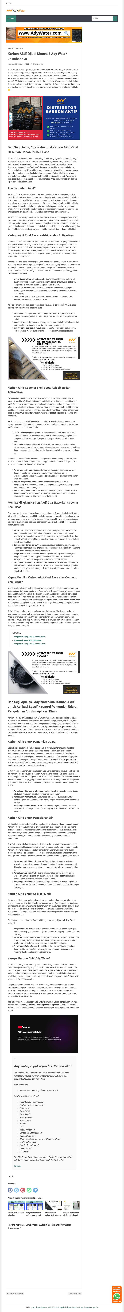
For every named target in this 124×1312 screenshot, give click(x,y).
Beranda (9, 3)
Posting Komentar (37, 64)
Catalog (17, 1166)
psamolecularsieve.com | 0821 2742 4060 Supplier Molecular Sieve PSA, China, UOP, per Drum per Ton (65, 1307)
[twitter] (16, 1190)
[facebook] (10, 1190)
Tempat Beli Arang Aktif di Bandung (27, 640)
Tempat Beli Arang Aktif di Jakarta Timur (29, 644)
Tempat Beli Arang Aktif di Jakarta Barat (29, 637)
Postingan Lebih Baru (15, 1294)
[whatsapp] (29, 1190)
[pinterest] (22, 1190)
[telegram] (35, 1190)
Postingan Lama (75, 1294)
